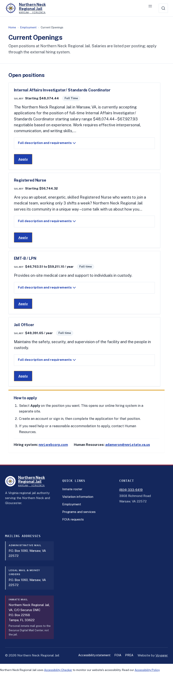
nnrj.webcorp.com (53, 445)
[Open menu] (152, 8)
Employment (28, 27)
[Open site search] (163, 8)
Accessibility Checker (58, 670)
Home (12, 27)
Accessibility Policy (147, 670)
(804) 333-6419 (131, 490)
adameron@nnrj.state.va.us (127, 445)
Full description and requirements (45, 143)
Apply (25, 160)
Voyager (161, 655)
